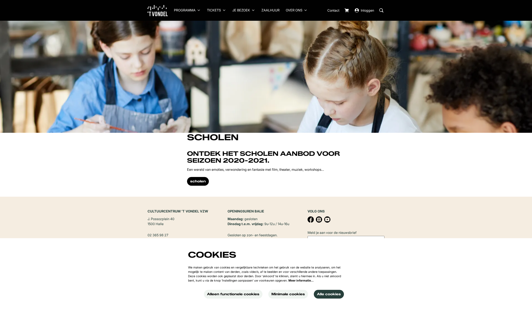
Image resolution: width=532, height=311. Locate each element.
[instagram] (319, 219)
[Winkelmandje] (347, 10)
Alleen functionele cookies (233, 294)
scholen (198, 181)
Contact (333, 10)
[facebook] (311, 219)
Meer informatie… (301, 280)
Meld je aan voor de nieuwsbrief (332, 233)
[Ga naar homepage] (161, 10)
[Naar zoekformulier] (381, 10)
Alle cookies (329, 294)
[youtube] (327, 219)
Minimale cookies (288, 294)
